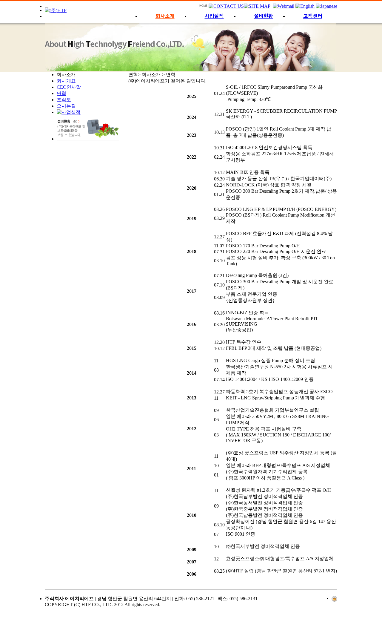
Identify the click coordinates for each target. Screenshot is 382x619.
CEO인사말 (69, 87)
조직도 (64, 99)
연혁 (61, 93)
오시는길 (66, 105)
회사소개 (165, 15)
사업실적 (214, 15)
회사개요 (66, 80)
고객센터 (312, 15)
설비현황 (263, 15)
